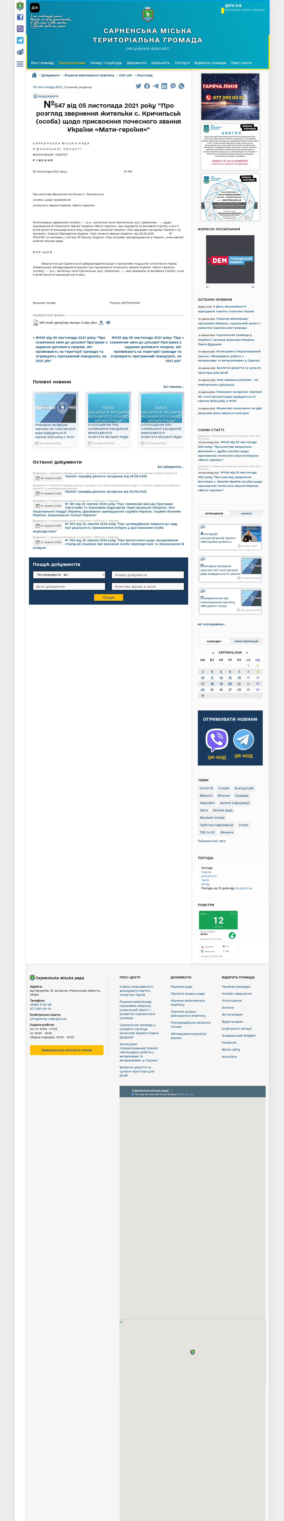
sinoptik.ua (243, 888)
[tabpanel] (230, 259)
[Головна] (20, 6)
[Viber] (20, 29)
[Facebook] (20, 17)
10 (202, 677)
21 (239, 683)
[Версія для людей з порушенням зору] (20, 52)
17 (202, 683)
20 (230, 683)
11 (212, 677)
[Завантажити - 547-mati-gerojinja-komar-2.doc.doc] (101, 323)
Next (253, 287)
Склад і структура (106, 63)
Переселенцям (72, 63)
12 (221, 677)
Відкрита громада (210, 63)
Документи (137, 63)
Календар (214, 641)
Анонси (246, 513)
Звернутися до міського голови (66, 1050)
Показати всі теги (212, 841)
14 (239, 677)
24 (203, 689)
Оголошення (214, 513)
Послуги (182, 63)
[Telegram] (20, 40)
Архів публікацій (246, 641)
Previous (208, 287)
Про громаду (42, 63)
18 (212, 683)
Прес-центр (241, 63)
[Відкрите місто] (230, 259)
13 (230, 677)
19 (221, 683)
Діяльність (160, 63)
